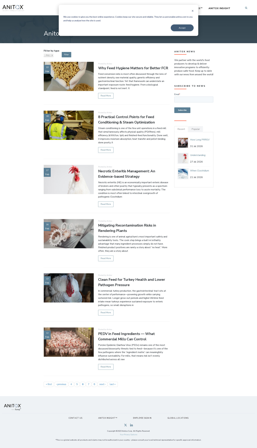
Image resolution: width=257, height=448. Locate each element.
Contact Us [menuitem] (75, 418)
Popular (196, 129)
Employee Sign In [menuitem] (142, 418)
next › (102, 384)
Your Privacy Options (128, 434)
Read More (106, 95)
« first (49, 384)
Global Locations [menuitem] (178, 418)
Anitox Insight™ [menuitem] (107, 418)
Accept (182, 28)
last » (113, 384)
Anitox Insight (219, 8)
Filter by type (51, 50)
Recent (181, 129)
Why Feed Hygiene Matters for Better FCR (133, 68)
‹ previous (61, 384)
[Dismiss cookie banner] (193, 11)
